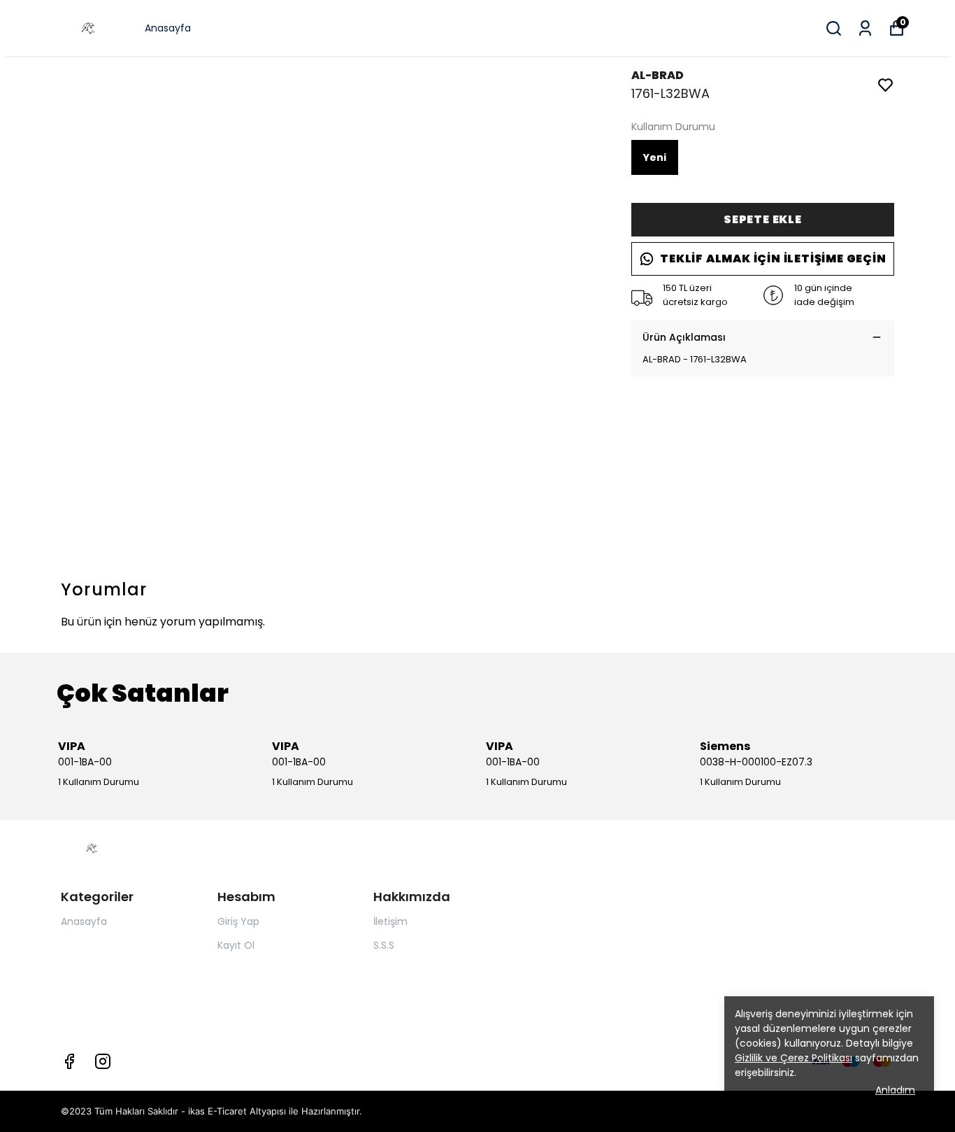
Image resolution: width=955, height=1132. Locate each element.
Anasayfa (168, 28)
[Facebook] (69, 1061)
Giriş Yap (238, 921)
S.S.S (383, 945)
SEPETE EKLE (763, 219)
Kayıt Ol (235, 945)
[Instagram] (102, 1061)
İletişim (390, 921)
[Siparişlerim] (865, 28)
